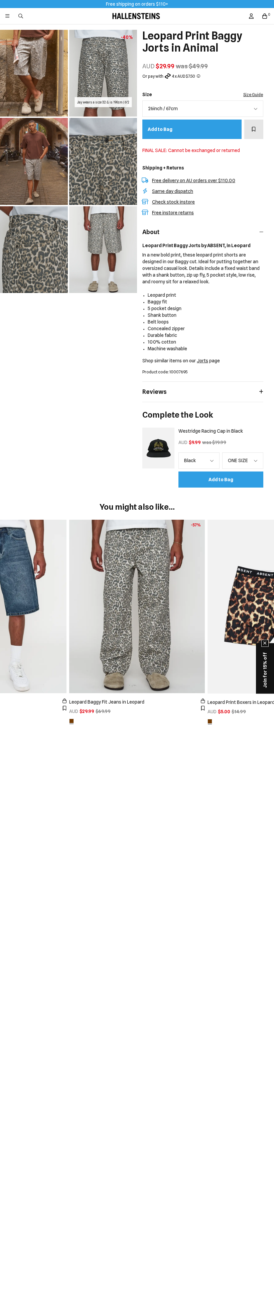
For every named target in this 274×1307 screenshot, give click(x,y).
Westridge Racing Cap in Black (210, 431)
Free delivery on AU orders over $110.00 (193, 180)
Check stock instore (173, 202)
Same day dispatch (172, 191)
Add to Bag (160, 129)
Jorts (202, 360)
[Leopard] (71, 721)
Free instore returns (173, 212)
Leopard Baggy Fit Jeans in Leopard (106, 702)
